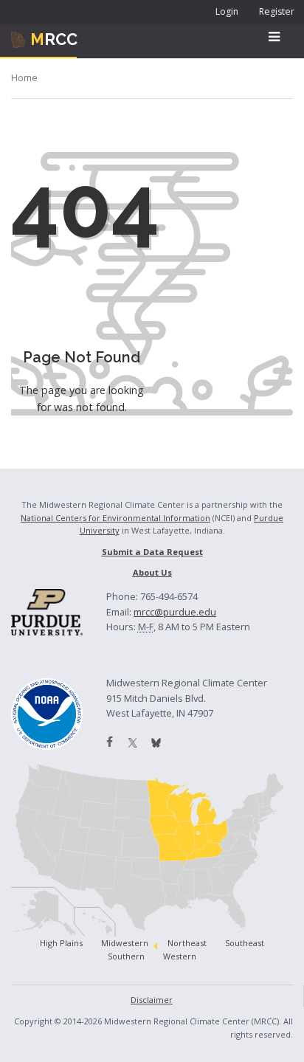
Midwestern (124, 942)
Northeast (187, 942)
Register (276, 11)
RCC (53, 39)
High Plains (61, 942)
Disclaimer (152, 999)
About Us (152, 572)
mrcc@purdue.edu (175, 611)
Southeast (244, 942)
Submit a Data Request (152, 551)
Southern (126, 956)
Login (226, 11)
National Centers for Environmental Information (115, 517)
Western (179, 956)
